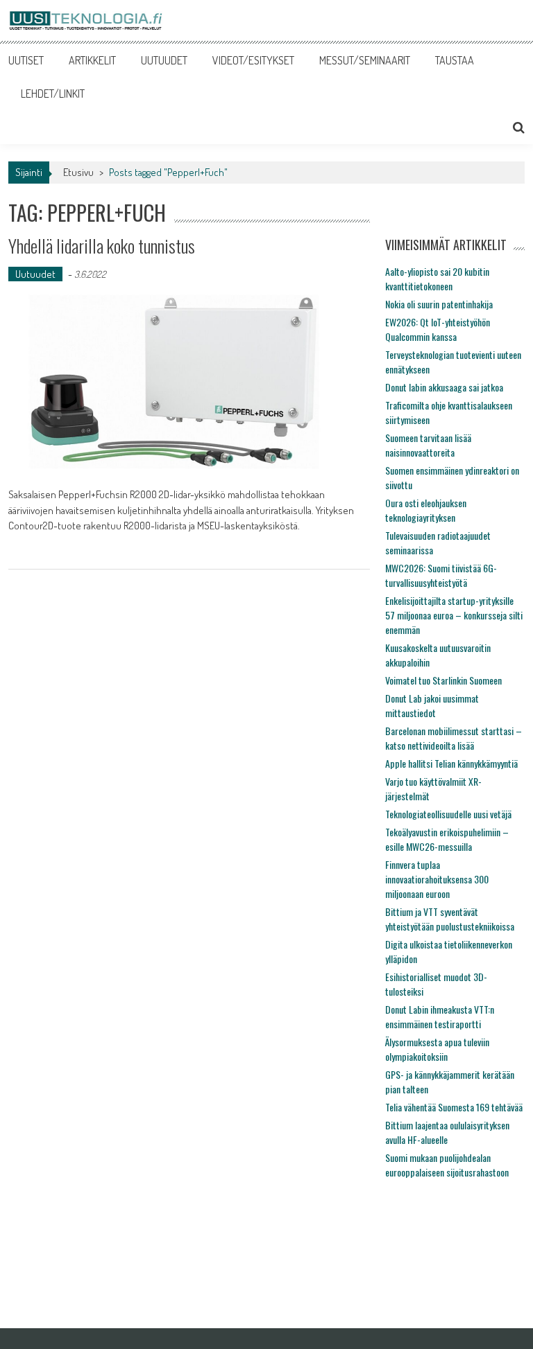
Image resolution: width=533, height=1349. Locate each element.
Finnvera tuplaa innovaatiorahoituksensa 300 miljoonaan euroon (437, 879)
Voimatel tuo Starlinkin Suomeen (443, 680)
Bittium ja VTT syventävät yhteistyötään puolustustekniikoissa (449, 918)
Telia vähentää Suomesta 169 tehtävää (454, 1107)
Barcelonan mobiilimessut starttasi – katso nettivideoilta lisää (453, 737)
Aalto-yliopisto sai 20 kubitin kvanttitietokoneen (437, 278)
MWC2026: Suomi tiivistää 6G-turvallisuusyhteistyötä (441, 575)
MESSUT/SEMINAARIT (364, 60)
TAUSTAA (454, 60)
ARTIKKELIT (92, 60)
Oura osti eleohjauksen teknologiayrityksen (425, 509)
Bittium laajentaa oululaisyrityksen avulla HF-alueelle (447, 1132)
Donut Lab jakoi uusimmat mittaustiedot (432, 705)
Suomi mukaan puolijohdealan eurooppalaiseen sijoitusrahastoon (447, 1164)
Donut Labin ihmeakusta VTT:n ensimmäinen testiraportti (439, 1016)
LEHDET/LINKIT (53, 93)
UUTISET (26, 60)
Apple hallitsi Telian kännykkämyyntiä (451, 763)
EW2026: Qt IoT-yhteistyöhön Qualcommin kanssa (437, 329)
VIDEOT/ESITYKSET (253, 60)
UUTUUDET (164, 60)
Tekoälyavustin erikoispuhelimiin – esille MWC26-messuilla (447, 839)
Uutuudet (35, 274)
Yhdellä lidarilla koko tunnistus (101, 245)
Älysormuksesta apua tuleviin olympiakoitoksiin (437, 1049)
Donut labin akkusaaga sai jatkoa (444, 387)
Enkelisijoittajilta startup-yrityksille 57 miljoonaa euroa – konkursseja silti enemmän (454, 615)
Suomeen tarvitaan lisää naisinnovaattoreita (428, 444)
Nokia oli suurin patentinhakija (439, 304)
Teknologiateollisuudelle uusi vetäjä (448, 813)
